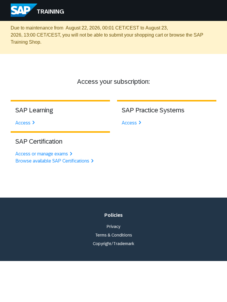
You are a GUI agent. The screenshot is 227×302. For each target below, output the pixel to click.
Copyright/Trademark (113, 243)
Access (22, 122)
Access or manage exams (41, 153)
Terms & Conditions (113, 235)
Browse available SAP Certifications (52, 160)
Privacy (113, 226)
